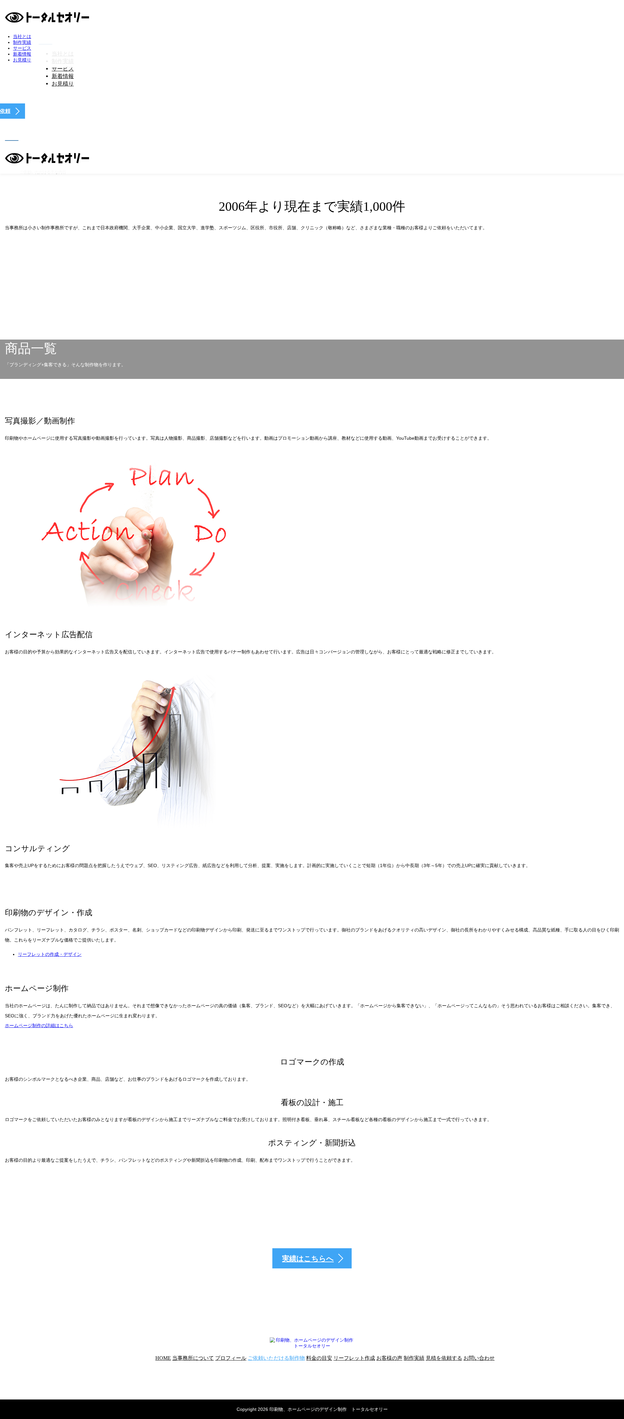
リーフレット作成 (354, 1358)
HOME (163, 1358)
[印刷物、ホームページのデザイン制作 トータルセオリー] (47, 20)
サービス (63, 69)
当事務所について (193, 1358)
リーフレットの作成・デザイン (50, 954)
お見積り (63, 84)
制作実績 (22, 42)
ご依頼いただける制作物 (276, 1358)
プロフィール (230, 1358)
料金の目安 (319, 1358)
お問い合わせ (479, 1358)
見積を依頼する (444, 1358)
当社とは (22, 36)
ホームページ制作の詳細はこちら (39, 1025)
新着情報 (63, 76)
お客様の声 (389, 1358)
